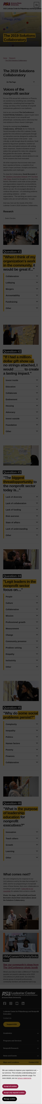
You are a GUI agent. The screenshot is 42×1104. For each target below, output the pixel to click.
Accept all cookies (10, 1086)
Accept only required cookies (14, 1092)
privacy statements (24, 1078)
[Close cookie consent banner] (37, 1070)
